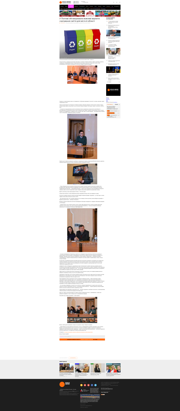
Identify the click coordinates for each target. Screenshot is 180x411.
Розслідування (82, 6)
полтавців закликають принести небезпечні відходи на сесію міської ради (78, 332)
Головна (62, 6)
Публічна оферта (84, 407)
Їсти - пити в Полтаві (79, 8)
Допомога (108, 6)
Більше (116, 104)
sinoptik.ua (115, 102)
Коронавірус (103, 8)
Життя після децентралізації (95, 8)
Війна (85, 8)
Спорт (95, 6)
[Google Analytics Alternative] (103, 394)
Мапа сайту (83, 404)
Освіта (104, 6)
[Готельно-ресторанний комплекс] (90, 14)
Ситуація (91, 6)
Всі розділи (116, 6)
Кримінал (72, 8)
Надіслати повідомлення (86, 405)
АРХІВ (61, 8)
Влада (66, 6)
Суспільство (71, 6)
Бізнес (87, 6)
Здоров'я (99, 6)
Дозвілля (76, 6)
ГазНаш (88, 8)
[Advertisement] (82, 92)
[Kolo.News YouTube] (113, 90)
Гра (112, 6)
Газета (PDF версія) (67, 8)
